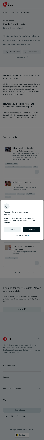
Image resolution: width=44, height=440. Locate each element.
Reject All (12, 229)
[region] (22, 220)
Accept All (32, 229)
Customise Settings (22, 235)
